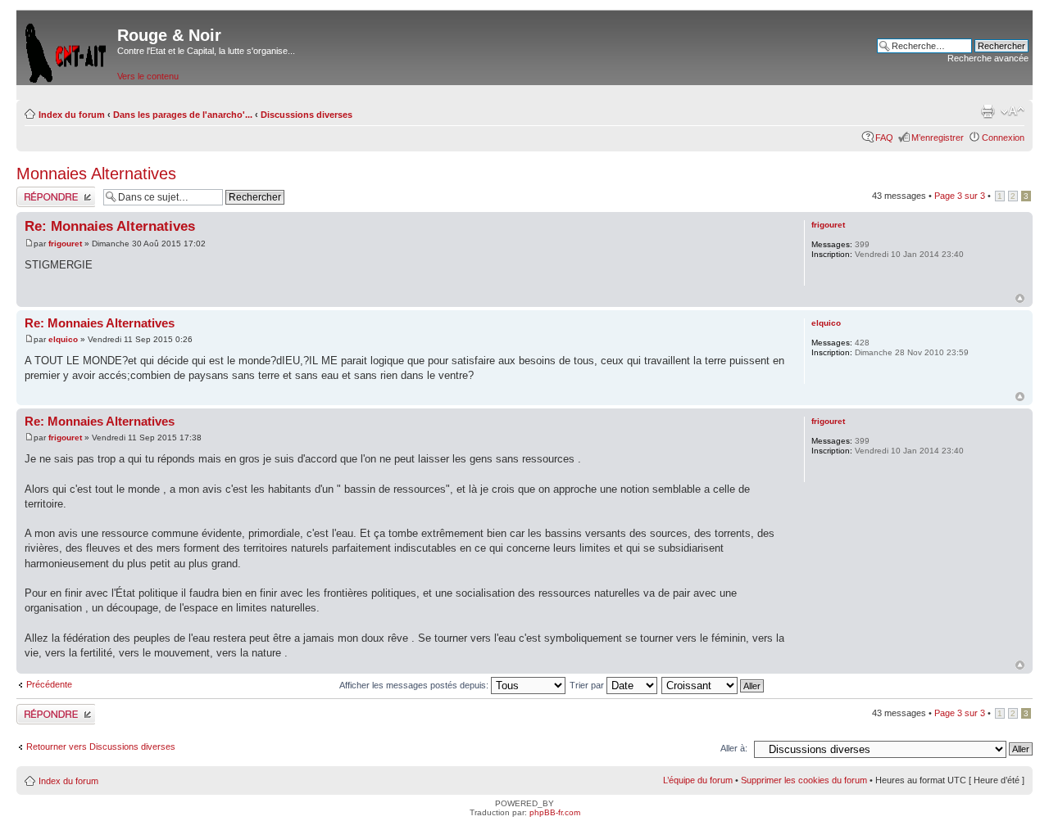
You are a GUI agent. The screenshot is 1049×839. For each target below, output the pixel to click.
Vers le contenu (148, 76)
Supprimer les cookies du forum (804, 780)
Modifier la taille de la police (1012, 111)
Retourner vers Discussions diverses (100, 746)
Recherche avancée (988, 58)
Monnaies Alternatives (96, 174)
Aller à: (733, 748)
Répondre (36, 191)
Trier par (588, 685)
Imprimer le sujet (988, 111)
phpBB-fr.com (554, 812)
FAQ (884, 137)
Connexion (1003, 137)
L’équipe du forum (698, 780)
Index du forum (72, 115)
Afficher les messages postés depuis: (415, 685)
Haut (1019, 298)
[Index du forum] (66, 49)
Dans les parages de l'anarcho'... (182, 115)
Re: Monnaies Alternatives (110, 226)
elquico (63, 339)
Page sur (959, 196)
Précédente (49, 684)
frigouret (65, 243)
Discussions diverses (306, 115)
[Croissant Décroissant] (713, 685)
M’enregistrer (937, 137)
